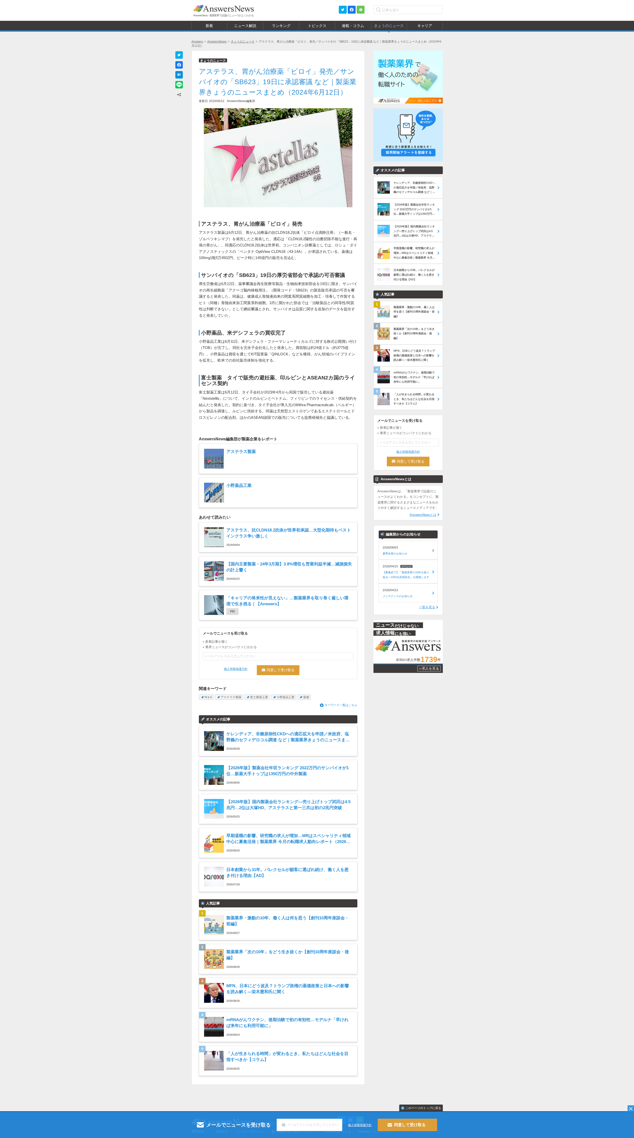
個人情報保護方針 (236, 669)
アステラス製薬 (231, 697)
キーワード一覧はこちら (341, 705)
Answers (197, 41)
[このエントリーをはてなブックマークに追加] (179, 75)
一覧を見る (427, 607)
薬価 (306, 697)
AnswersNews (217, 41)
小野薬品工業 (285, 697)
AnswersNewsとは (423, 515)
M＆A (208, 697)
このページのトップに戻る (423, 1108)
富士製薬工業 (259, 697)
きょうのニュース (243, 41)
